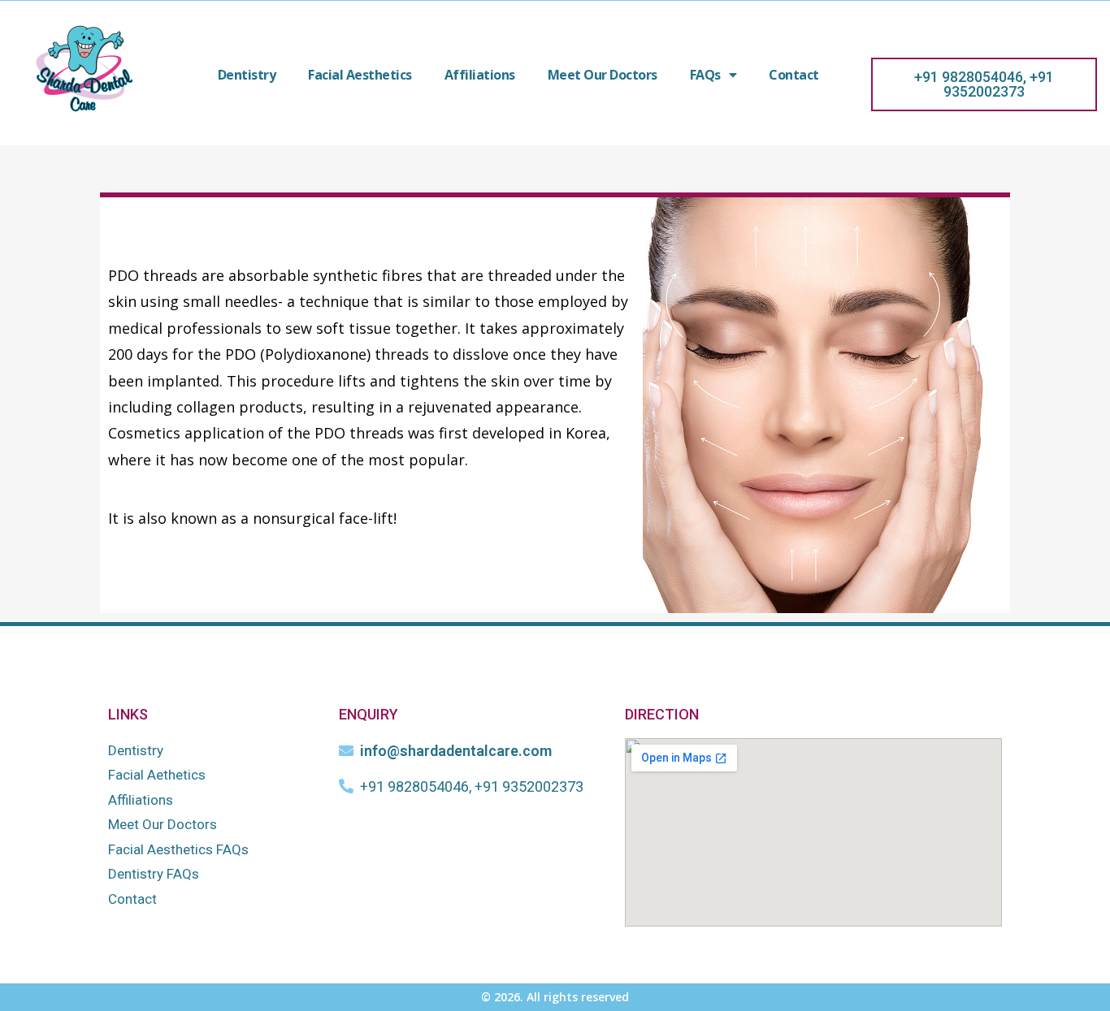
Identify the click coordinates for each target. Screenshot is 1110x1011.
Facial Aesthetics (360, 75)
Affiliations (479, 75)
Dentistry (247, 75)
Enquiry (368, 714)
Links (128, 714)
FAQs (705, 75)
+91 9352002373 (998, 84)
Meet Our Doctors (602, 75)
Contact (794, 75)
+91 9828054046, (970, 76)
